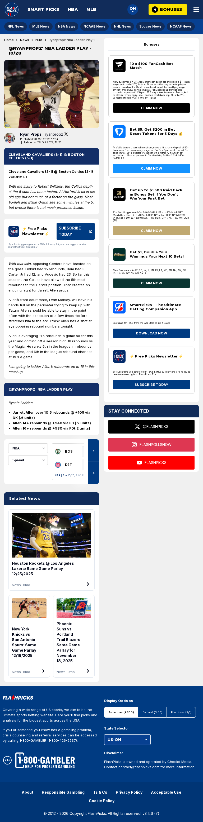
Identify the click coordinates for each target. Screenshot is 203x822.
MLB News (40, 26)
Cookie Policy (101, 800)
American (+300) (121, 712)
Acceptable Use (166, 792)
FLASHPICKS (156, 462)
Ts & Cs (100, 792)
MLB (91, 9)
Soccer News (150, 26)
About (27, 792)
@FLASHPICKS (155, 426)
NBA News (66, 26)
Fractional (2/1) (181, 712)
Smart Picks (43, 9)
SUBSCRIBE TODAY (151, 384)
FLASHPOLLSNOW (156, 444)
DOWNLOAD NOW (151, 333)
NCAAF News (181, 26)
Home (9, 40)
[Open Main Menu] (196, 9)
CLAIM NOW (151, 108)
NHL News (122, 26)
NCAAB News (94, 26)
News (24, 40)
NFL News (15, 26)
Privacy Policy (129, 792)
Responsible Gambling (63, 792)
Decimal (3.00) (152, 712)
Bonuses (151, 44)
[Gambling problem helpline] (45, 760)
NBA (73, 9)
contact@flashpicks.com (138, 767)
